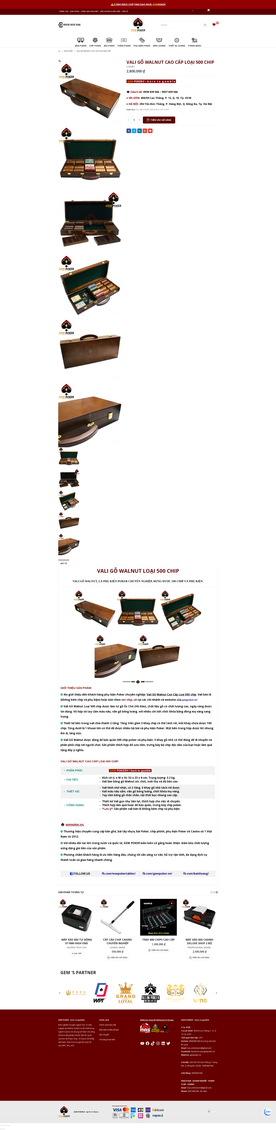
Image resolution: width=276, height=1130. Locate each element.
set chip (126, 699)
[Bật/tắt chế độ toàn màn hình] (4, 1125)
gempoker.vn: (75, 824)
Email (150, 131)
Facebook (128, 131)
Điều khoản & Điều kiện (110, 11)
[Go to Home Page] (59, 51)
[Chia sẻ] (6, 1125)
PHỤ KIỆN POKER (142, 109)
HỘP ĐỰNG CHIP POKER (159, 109)
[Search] (205, 25)
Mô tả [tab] (64, 563)
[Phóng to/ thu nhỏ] (1, 1125)
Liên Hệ (125, 11)
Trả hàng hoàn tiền (107, 1039)
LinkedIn (139, 131)
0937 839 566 (170, 92)
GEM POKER (74, 11)
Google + (145, 131)
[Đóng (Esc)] (9, 1125)
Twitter (134, 131)
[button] (211, 892)
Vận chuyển (104, 1034)
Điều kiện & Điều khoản (109, 1030)
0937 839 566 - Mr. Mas (197, 1091)
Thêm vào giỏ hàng (160, 120)
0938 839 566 (71, 24)
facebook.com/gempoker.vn (203, 1051)
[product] (76, 917)
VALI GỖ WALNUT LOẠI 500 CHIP (138, 570)
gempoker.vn (195, 1055)
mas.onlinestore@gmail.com (199, 1048)
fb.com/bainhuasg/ (196, 873)
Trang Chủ (63, 11)
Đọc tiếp (78, 953)
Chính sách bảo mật (90, 11)
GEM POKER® (79, 1112)
